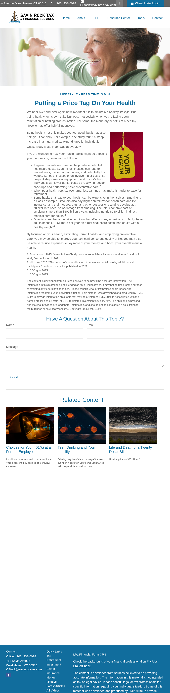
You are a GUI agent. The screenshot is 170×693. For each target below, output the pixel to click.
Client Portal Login (147, 3)
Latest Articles (55, 686)
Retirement (53, 660)
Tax (48, 656)
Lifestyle (51, 682)
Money (50, 677)
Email (90, 325)
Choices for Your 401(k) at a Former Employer (28, 449)
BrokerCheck (81, 666)
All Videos (53, 690)
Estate (50, 669)
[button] (65, 18)
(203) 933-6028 (66, 3)
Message (12, 346)
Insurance (53, 673)
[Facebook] (119, 3)
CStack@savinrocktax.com (24, 669)
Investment (53, 664)
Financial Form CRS (92, 654)
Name (10, 325)
